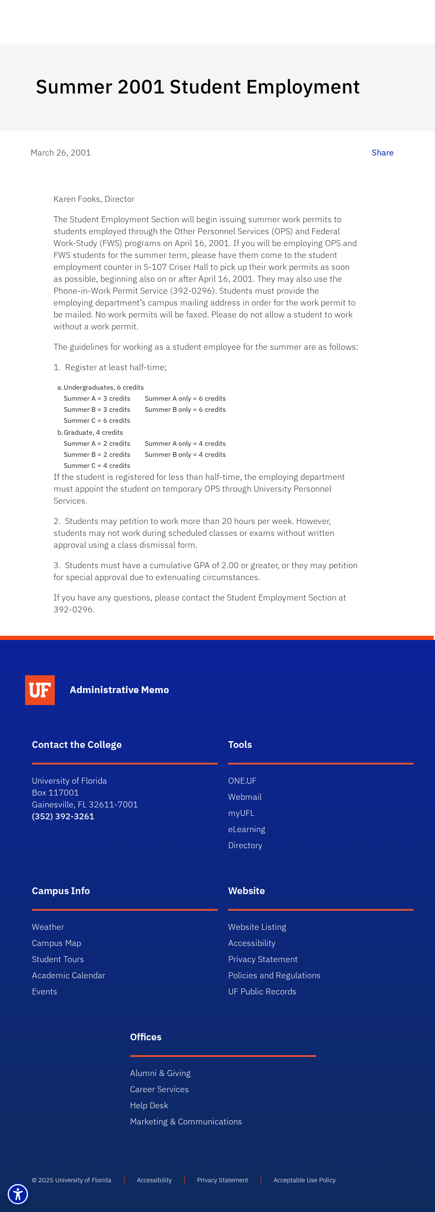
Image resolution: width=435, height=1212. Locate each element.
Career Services (159, 1089)
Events (44, 991)
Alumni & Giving (160, 1073)
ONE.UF (242, 780)
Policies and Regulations (274, 975)
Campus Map (56, 943)
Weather (48, 926)
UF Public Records (262, 991)
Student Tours (58, 959)
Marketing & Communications (186, 1121)
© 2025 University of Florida (71, 1180)
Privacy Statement (263, 959)
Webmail (245, 796)
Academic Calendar (68, 975)
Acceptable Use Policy (305, 1180)
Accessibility (252, 943)
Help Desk (149, 1105)
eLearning (247, 829)
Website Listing (257, 926)
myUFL (241, 812)
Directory (245, 845)
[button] (18, 1194)
